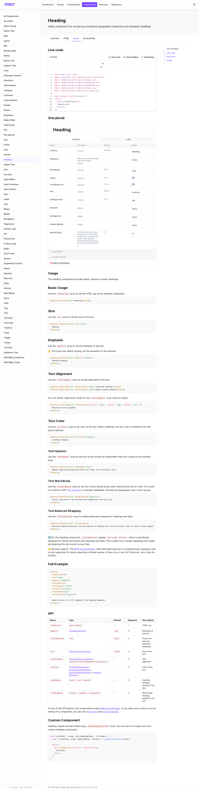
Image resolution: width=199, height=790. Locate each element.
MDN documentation (84, 549)
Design (60, 4)
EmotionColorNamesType (80, 672)
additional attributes (110, 708)
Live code (171, 53)
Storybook (171, 56)
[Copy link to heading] (47, 50)
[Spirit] (9, 5)
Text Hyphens (74, 490)
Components (90, 4)
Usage (169, 60)
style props (91, 711)
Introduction (48, 4)
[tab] (54, 38)
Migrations (116, 4)
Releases (103, 4)
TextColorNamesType (79, 667)
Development (73, 4)
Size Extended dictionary (80, 651)
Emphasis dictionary (78, 631)
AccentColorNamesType (79, 670)
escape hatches (110, 711)
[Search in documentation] (194, 4)
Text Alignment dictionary (81, 659)
